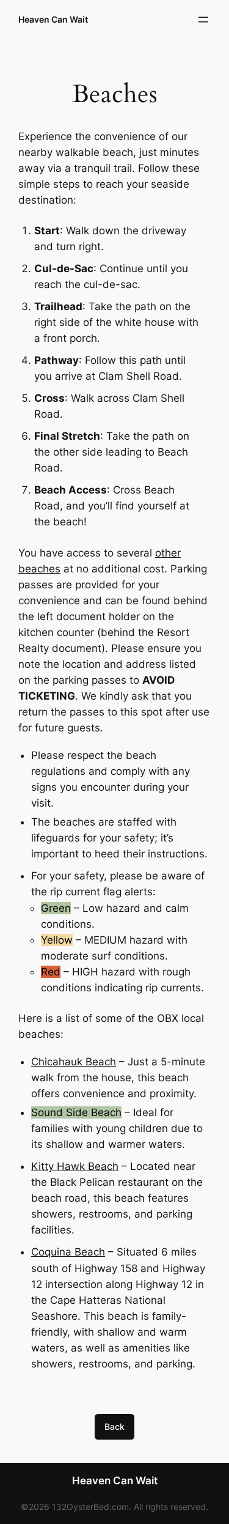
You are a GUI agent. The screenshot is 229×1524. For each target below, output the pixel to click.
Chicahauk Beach (73, 1062)
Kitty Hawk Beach (74, 1166)
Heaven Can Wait (53, 19)
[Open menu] (203, 19)
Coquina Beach (68, 1252)
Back (114, 1426)
